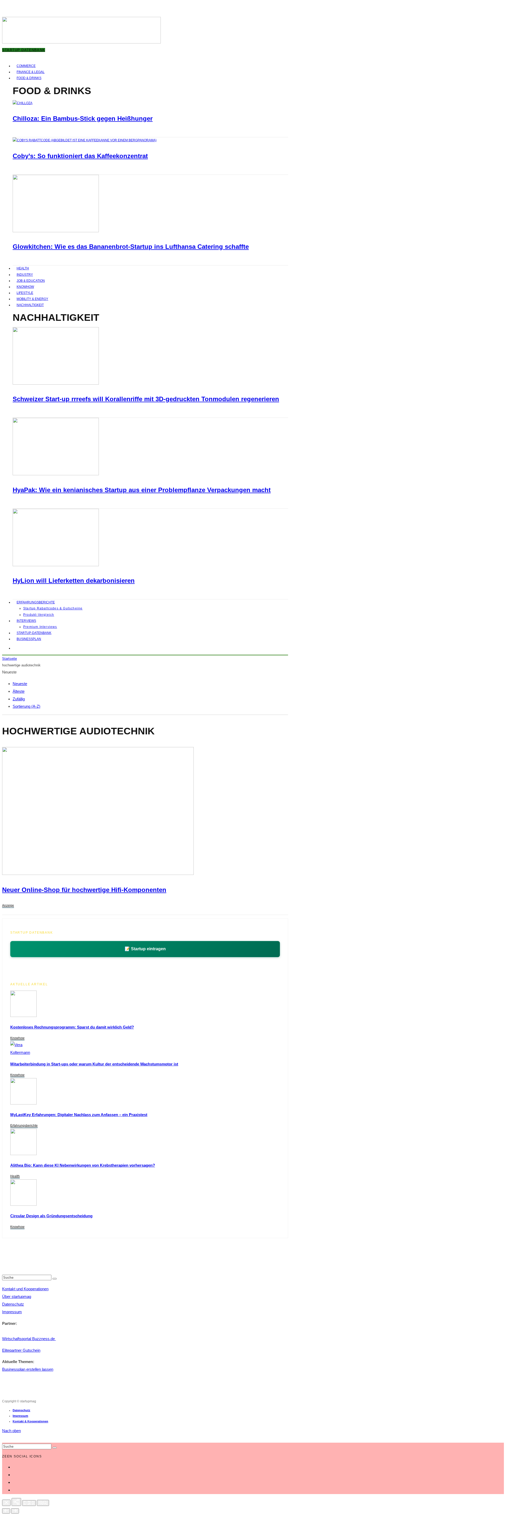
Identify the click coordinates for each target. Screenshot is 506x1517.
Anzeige (8, 905)
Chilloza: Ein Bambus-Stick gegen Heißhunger (83, 118)
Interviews (26, 621)
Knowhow (25, 287)
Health (23, 268)
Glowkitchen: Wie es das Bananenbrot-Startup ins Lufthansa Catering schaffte (131, 246)
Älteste (19, 691)
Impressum (12, 1312)
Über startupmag (16, 1296)
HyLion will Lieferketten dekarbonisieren (74, 580)
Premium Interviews (40, 627)
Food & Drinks (29, 78)
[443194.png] (98, 873)
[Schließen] (6, 1503)
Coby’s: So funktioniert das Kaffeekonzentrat (80, 155)
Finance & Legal (31, 72)
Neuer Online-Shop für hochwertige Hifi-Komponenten (84, 889)
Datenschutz (13, 1304)
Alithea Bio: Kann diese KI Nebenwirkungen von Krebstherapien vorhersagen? (82, 1165)
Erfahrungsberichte (36, 602)
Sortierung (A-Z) (26, 706)
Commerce (26, 66)
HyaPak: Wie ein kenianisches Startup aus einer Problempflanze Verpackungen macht (142, 489)
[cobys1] (85, 140)
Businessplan (29, 639)
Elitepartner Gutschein (21, 1350)
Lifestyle (25, 293)
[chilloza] (22, 103)
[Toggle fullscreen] (29, 1503)
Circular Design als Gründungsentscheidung (51, 1216)
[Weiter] (15, 1511)
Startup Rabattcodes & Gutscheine (52, 608)
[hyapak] (56, 474)
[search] (54, 1278)
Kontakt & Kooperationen (30, 1421)
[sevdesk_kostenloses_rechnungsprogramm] (23, 1015)
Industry (25, 275)
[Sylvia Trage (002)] (56, 565)
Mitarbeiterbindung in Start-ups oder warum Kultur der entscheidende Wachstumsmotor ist (94, 1064)
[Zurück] (6, 1511)
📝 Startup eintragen (145, 949)
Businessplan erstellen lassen (27, 1369)
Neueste (20, 683)
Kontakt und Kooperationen (25, 1289)
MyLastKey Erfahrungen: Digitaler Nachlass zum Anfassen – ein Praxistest (78, 1114)
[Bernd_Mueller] (23, 1204)
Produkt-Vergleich (38, 615)
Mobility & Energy (32, 299)
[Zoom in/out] (43, 1503)
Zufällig (19, 699)
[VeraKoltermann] (20, 1052)
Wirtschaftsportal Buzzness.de (29, 1338)
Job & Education (31, 281)
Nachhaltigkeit (30, 305)
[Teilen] (16, 1502)
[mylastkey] (23, 1103)
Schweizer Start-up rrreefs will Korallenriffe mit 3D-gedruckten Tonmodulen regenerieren (146, 399)
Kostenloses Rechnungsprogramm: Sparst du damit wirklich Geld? (72, 1027)
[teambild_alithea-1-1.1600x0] (23, 1153)
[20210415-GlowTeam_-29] (56, 231)
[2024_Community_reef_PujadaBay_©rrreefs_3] (56, 383)
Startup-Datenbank (34, 633)
